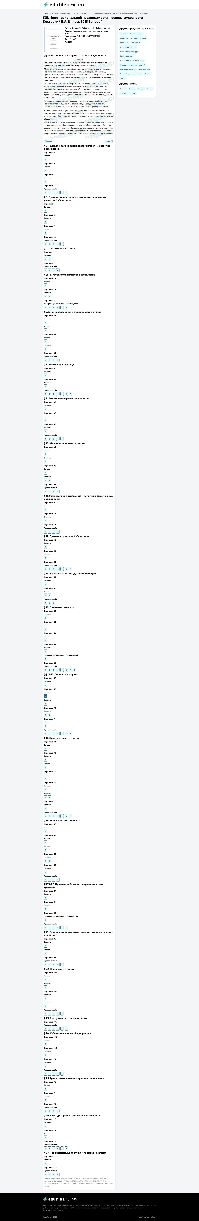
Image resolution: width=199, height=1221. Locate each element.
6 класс (132, 89)
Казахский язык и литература (132, 60)
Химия (122, 78)
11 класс (133, 93)
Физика (148, 74)
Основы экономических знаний (132, 65)
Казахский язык (126, 56)
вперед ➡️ (109, 141)
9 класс (149, 89)
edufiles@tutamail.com (148, 1217)
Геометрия (136, 43)
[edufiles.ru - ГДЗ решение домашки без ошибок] (59, 1199)
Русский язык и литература (131, 74)
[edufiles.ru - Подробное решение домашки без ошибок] (63, 4)
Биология (124, 38)
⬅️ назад (48, 141)
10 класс (123, 93)
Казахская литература (129, 51)
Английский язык (136, 34)
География (124, 43)
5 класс (123, 89)
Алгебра (123, 34)
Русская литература (128, 69)
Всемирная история (138, 38)
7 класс (141, 89)
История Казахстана (128, 47)
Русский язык (144, 69)
